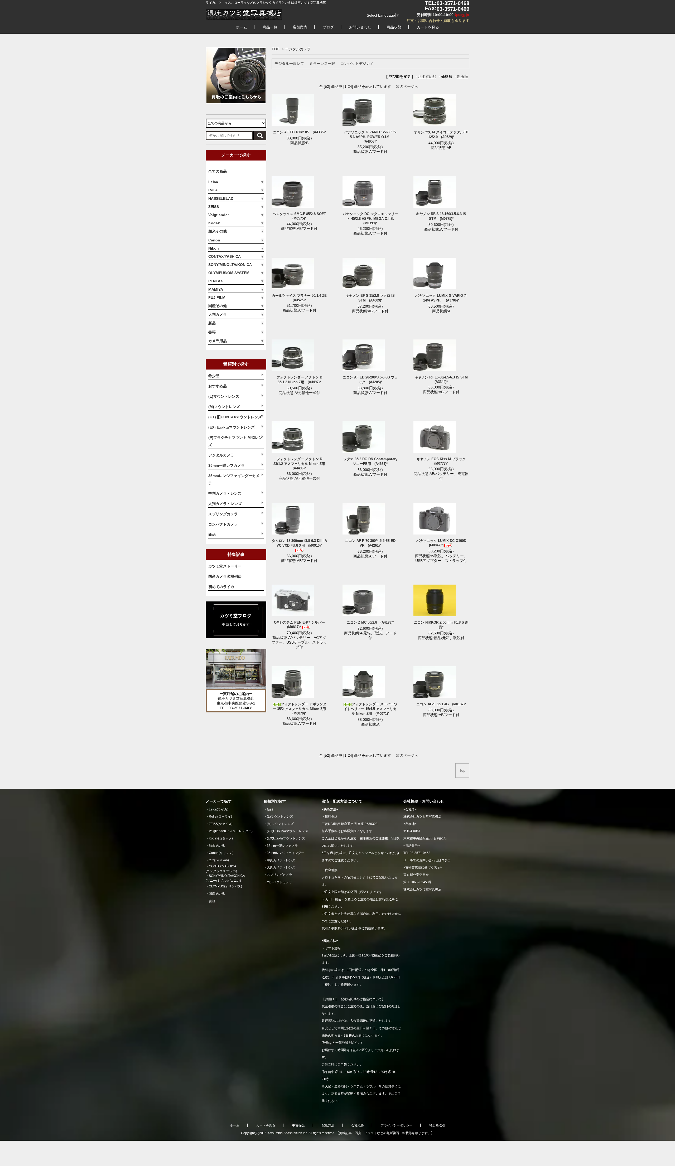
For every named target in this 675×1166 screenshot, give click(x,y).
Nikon (213, 248)
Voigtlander (218, 215)
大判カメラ (217, 314)
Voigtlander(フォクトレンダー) (231, 831)
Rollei (213, 190)
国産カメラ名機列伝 (225, 576)
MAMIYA (215, 289)
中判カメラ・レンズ (281, 860)
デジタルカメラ (298, 49)
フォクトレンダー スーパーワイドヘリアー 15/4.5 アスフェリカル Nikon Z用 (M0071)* (370, 709)
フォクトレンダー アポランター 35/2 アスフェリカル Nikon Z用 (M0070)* (301, 708)
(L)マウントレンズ (280, 816)
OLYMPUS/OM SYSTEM (228, 273)
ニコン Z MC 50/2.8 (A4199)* (370, 622)
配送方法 (328, 1125)
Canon (214, 240)
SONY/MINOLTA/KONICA (230, 265)
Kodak (214, 223)
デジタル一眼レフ (289, 63)
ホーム (241, 27)
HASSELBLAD (220, 198)
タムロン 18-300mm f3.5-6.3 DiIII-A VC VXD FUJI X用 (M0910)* (299, 543)
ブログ (328, 27)
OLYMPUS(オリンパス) (225, 886)
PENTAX (215, 281)
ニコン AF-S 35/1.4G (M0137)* (441, 704)
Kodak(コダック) (221, 838)
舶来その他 (217, 231)
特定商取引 (437, 1125)
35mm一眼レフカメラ (282, 846)
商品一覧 (270, 27)
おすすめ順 (427, 76)
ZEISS (213, 207)
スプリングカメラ (279, 875)
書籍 (212, 332)
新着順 (462, 76)
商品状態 (394, 27)
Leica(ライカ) (218, 809)
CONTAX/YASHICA (224, 256)
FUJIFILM (216, 297)
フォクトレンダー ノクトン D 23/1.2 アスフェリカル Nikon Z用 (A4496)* (301, 463)
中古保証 (298, 1125)
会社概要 (357, 1125)
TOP (275, 49)
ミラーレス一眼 (322, 63)
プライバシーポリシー (396, 1125)
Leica (213, 182)
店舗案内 (300, 27)
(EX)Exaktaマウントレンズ (286, 838)
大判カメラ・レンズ (281, 867)
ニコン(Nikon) (219, 860)
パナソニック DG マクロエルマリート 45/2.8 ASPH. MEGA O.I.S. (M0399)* (370, 218)
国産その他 (217, 306)
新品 (212, 323)
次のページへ (407, 86)
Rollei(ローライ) (220, 816)
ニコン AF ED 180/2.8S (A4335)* (299, 132)
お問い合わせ (360, 27)
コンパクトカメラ (279, 882)
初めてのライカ (221, 587)
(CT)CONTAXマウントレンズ (287, 831)
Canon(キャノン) (221, 853)
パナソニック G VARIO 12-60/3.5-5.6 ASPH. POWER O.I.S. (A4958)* (370, 136)
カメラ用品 (217, 341)
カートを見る (428, 27)
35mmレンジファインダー (285, 853)
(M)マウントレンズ (280, 824)
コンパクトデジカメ (357, 63)
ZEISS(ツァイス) (221, 824)
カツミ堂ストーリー (225, 566)
